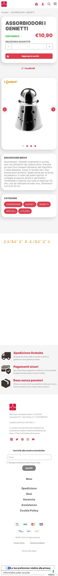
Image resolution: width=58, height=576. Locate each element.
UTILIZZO (25, 211)
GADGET (29, 204)
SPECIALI (11, 211)
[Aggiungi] (49, 46)
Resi (29, 494)
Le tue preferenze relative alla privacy (30, 568)
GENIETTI (44, 204)
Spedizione (29, 488)
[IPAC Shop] (4, 4)
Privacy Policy (19, 543)
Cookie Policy (29, 510)
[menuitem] (37, 4)
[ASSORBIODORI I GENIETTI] (23, 146)
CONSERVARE (13, 204)
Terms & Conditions (37, 543)
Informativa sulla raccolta (16, 572)
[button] (37, 4)
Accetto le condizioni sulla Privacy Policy (24, 463)
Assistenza (29, 505)
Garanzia (29, 499)
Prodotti (4, 12)
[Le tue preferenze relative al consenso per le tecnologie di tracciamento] (53, 571)
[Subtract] (9, 46)
